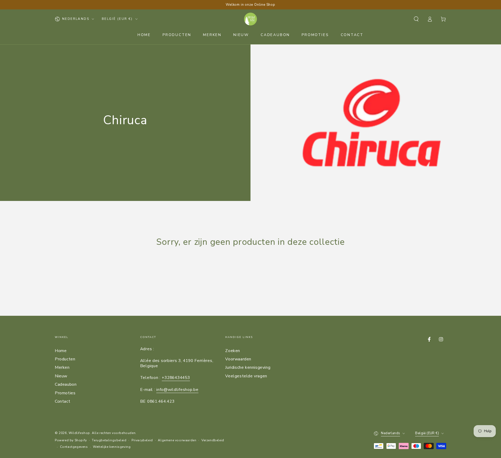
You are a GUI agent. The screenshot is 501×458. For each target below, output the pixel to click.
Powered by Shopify (71, 440)
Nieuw (61, 376)
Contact (62, 401)
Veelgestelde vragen (246, 376)
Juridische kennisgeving (247, 367)
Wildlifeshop (79, 433)
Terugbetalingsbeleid (109, 440)
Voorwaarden (238, 359)
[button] (416, 19)
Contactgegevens (74, 447)
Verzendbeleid (212, 440)
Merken (62, 367)
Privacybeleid (142, 440)
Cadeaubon (65, 384)
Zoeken (232, 351)
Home (61, 351)
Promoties (65, 393)
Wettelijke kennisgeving (111, 447)
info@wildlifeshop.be (177, 389)
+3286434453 (176, 377)
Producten (65, 359)
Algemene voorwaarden (177, 440)
